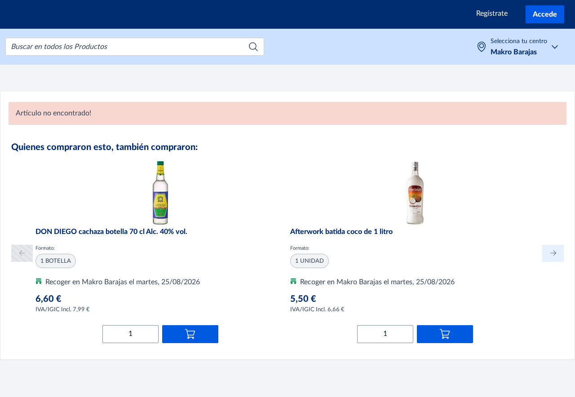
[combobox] (134, 47)
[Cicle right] (553, 253)
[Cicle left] (22, 253)
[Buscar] (253, 47)
